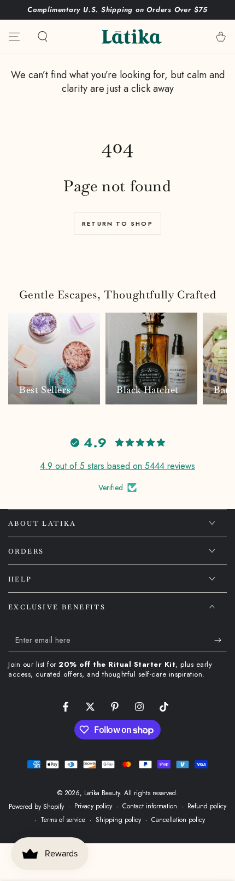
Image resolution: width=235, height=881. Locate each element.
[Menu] (14, 37)
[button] (42, 37)
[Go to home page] (131, 36)
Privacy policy (93, 806)
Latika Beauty (102, 793)
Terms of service (62, 820)
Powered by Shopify (36, 807)
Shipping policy (118, 820)
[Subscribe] (220, 641)
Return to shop (117, 223)
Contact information (149, 806)
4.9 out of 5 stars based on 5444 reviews (117, 466)
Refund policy (206, 806)
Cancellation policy (178, 820)
